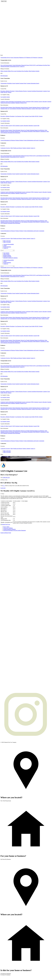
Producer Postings (19, 140)
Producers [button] (35, 57)
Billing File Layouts (12, 71)
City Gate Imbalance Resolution (26, 131)
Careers (4, 245)
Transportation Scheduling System (8, 83)
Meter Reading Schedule (34, 71)
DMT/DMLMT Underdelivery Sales (41, 131)
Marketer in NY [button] (22, 57)
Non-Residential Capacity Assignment (22, 101)
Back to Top (3, 1)
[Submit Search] (13, 250)
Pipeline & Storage (7, 256)
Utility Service (6, 254)
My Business (8, 859)
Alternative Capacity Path (33, 125)
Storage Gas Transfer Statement (27, 130)
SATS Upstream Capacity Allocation (20, 125)
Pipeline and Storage (17, 148)
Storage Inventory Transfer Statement (29, 107)
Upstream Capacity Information (7, 101)
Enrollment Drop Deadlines (23, 71)
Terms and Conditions (8, 528)
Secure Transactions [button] (14, 57)
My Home (3, 859)
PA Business (7, 974)
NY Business (8, 973)
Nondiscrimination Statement (9, 529)
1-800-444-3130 (6, 477)
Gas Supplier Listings (5, 96)
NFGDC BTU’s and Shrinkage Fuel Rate (38, 65)
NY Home (3, 973)
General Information (16, 65)
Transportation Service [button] (5, 57)
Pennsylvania (8, 800)
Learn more (3, 488)
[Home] (5, 456)
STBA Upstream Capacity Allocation (39, 101)
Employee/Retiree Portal (6, 532)
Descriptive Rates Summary (6, 107)
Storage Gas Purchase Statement (12, 131)
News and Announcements (6, 65)
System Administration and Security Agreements (33, 140)
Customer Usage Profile (29, 116)
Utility (11, 148)
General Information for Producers (8, 140)
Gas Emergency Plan (19, 116)
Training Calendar (26, 148)
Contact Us (22, 66)
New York (3, 800)
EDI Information (4, 75)
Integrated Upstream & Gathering (10, 257)
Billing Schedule (4, 71)
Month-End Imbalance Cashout (28, 108)
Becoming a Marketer (5, 91)
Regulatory (12, 91)
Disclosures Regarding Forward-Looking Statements (14, 530)
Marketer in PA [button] (29, 57)
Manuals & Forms (25, 65)
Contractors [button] (40, 57)
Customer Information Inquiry (32, 83)
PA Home (3, 974)
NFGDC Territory (7, 92)
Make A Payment (7, 240)
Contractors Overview (5, 148)
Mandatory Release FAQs (21, 102)
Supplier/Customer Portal (20, 83)
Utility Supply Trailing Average (42, 108)
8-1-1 (4, 485)
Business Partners (7, 255)
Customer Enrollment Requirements (34, 91)
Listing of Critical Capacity (6, 125)
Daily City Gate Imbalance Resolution (13, 108)
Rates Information (16, 107)
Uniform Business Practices (21, 91)
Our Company (6, 252)
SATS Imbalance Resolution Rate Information (10, 132)
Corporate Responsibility (8, 244)
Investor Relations (7, 246)
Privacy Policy (6, 526)
